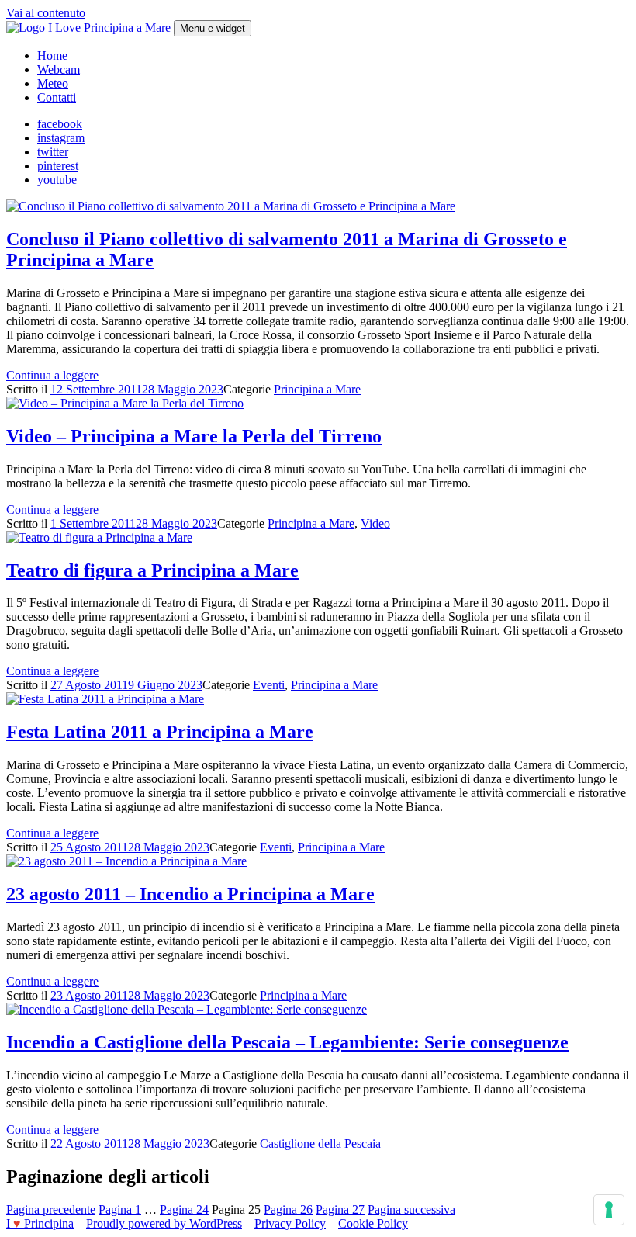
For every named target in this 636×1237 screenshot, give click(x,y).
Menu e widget (212, 28)
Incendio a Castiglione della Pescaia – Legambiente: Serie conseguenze (287, 1042)
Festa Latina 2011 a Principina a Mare (159, 732)
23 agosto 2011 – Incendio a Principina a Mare (190, 894)
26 (288, 1209)
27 (340, 1209)
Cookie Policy (373, 1223)
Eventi (269, 684)
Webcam (58, 69)
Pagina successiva (411, 1209)
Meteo (52, 83)
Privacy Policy (290, 1223)
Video (375, 523)
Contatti (56, 97)
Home (52, 55)
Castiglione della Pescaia (320, 1143)
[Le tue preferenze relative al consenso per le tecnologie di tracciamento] (609, 1210)
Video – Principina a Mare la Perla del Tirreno (194, 436)
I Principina (40, 1223)
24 (184, 1209)
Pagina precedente (50, 1209)
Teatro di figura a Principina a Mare (152, 570)
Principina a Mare (317, 389)
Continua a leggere (52, 375)
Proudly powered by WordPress (164, 1223)
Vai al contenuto (45, 12)
